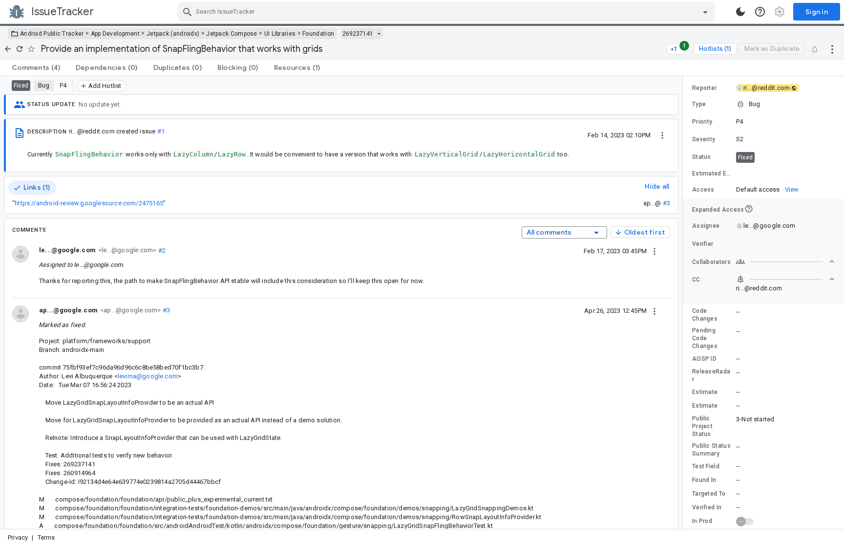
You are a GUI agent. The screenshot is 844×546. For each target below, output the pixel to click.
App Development (115, 33)
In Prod (702, 521)
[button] (763, 104)
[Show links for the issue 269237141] (379, 33)
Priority (702, 121)
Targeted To (708, 493)
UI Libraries (280, 33)
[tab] (36, 67)
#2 (161, 250)
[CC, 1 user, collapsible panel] (785, 279)
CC (696, 279)
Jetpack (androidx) (173, 33)
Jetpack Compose (231, 33)
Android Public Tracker (52, 33)
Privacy (18, 537)
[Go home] (8, 49)
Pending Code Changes (704, 338)
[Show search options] (705, 12)
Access (703, 189)
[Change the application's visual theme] (740, 12)
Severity (703, 139)
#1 (161, 131)
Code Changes (704, 314)
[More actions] (832, 49)
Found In (704, 480)
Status (701, 156)
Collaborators (711, 262)
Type (699, 104)
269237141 (357, 33)
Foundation (318, 33)
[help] (760, 12)
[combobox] (447, 12)
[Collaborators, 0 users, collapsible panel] (785, 261)
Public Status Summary (711, 449)
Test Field (705, 466)
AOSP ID (704, 358)
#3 (666, 203)
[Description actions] (662, 135)
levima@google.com (148, 376)
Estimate (704, 392)
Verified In (706, 507)
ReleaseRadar (711, 375)
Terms (46, 537)
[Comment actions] (654, 251)
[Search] (187, 12)
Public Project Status (702, 426)
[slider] (684, 302)
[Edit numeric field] (786, 173)
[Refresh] (19, 49)
